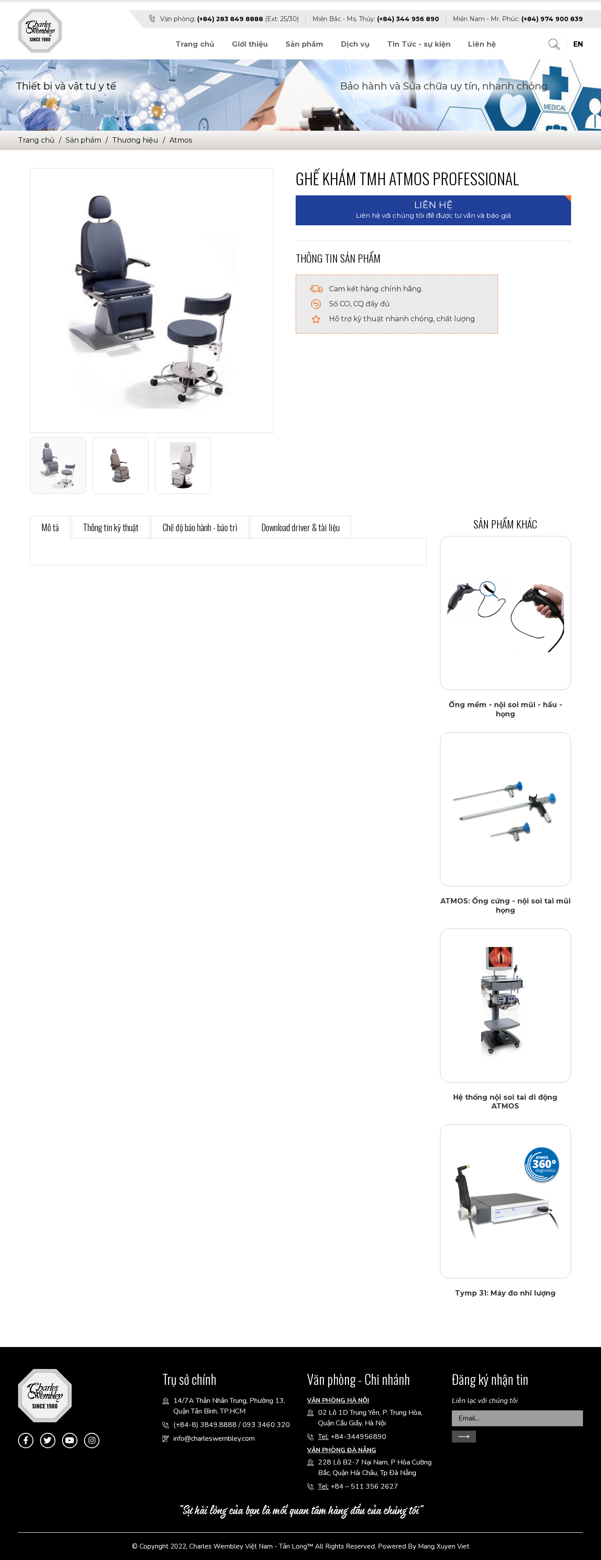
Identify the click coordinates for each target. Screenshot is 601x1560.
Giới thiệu (250, 44)
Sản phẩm (304, 44)
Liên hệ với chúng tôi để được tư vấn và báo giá (433, 209)
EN (578, 44)
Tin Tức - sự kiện (419, 44)
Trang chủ (195, 44)
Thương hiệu (135, 140)
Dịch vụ (355, 44)
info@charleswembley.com (214, 1438)
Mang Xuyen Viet (443, 1546)
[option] (151, 301)
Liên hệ (482, 44)
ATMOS (180, 140)
